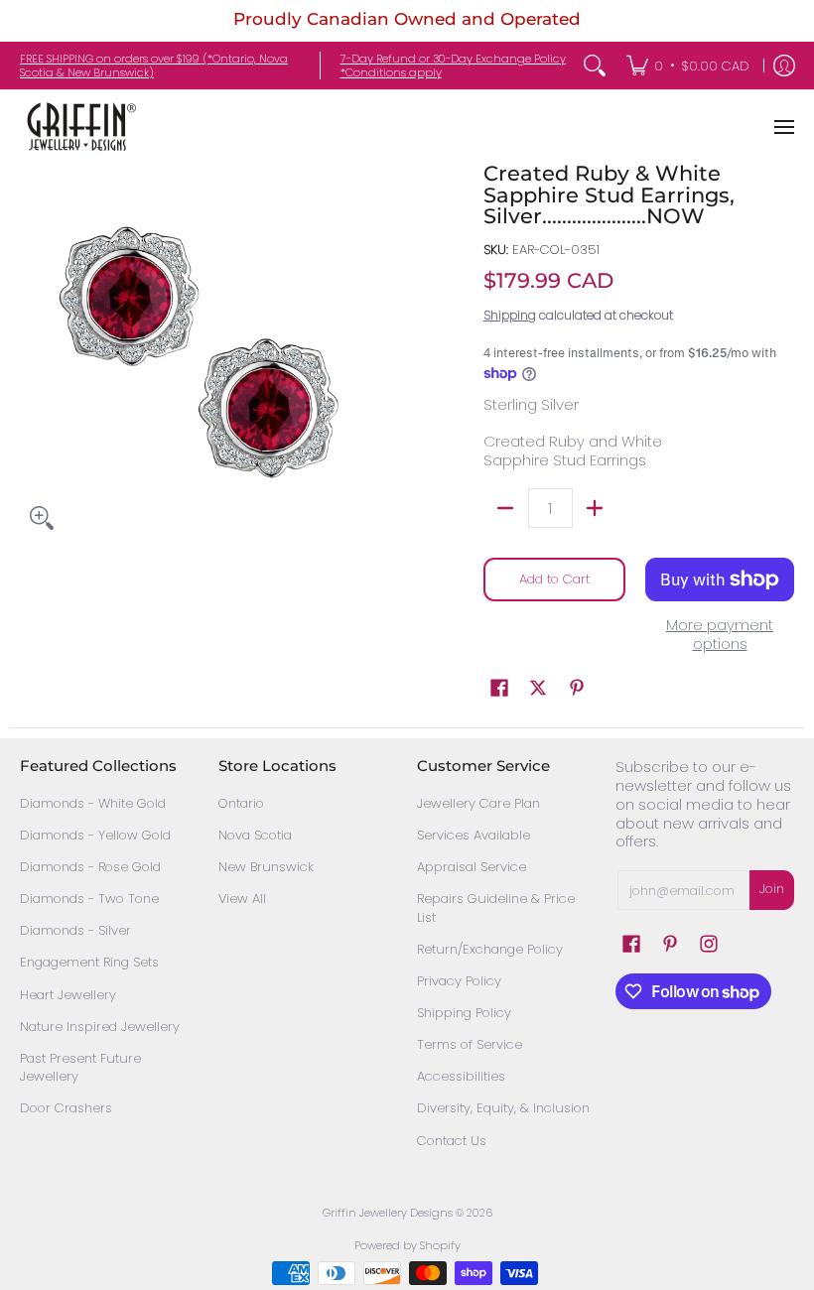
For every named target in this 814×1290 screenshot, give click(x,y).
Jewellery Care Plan (478, 803)
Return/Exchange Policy (490, 949)
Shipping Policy (464, 1012)
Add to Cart (554, 579)
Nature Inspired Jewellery (100, 1026)
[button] (499, 688)
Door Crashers (66, 1107)
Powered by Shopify (407, 1245)
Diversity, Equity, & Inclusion (503, 1107)
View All (242, 898)
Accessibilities (461, 1076)
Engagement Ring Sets (89, 962)
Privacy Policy (459, 980)
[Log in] (784, 65)
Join (771, 888)
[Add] (595, 508)
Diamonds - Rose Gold (90, 866)
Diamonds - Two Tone (89, 898)
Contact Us (451, 1140)
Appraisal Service (471, 866)
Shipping (509, 315)
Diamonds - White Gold (93, 803)
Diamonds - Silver (75, 930)
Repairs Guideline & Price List (496, 908)
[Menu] (783, 126)
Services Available (473, 835)
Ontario (241, 803)
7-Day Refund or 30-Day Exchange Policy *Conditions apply (453, 65)
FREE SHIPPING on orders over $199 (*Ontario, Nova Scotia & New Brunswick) (154, 65)
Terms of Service (469, 1044)
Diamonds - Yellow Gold (95, 835)
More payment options (719, 635)
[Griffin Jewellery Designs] (79, 126)
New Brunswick (266, 866)
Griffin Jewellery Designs (388, 1213)
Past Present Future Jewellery (80, 1068)
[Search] (594, 65)
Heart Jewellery (68, 994)
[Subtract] (505, 508)
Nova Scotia (255, 835)
